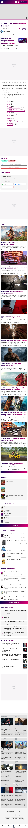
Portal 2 (8, 115)
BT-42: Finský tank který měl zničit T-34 (11, 659)
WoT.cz (3, 661)
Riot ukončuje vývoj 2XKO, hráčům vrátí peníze (20, 758)
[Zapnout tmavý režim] (18, 2)
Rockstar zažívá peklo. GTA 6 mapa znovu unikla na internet (7, 735)
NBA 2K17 (9, 120)
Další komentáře (14, 602)
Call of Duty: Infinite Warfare (13, 107)
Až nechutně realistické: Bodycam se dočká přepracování (13, 292)
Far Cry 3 (9, 103)
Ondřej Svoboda (6, 445)
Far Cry (8, 106)
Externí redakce (6, 48)
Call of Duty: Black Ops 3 (12, 109)
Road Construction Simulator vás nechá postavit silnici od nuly (12, 464)
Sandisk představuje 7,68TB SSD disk (6, 758)
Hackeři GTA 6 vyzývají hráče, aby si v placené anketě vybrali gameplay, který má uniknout (14, 414)
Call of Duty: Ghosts (11, 114)
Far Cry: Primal (10, 100)
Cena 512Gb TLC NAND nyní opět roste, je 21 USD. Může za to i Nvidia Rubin (12, 655)
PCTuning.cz (4, 667)
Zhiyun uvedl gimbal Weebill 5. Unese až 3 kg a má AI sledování (21, 795)
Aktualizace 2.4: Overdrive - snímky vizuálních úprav (6, 780)
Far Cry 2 (9, 104)
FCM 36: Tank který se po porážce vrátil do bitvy (6, 776)
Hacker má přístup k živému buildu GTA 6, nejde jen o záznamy (14, 267)
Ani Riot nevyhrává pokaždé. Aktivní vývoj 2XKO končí (20, 731)
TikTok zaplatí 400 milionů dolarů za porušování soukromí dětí (10, 666)
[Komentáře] (19, 28)
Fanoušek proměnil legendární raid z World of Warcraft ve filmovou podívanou (20, 780)
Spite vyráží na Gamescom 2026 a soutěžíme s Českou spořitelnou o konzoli (8, 41)
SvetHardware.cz (5, 646)
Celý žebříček (14, 525)
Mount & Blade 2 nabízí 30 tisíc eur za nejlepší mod (21, 776)
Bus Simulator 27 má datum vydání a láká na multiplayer (13, 439)
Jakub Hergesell (6, 31)
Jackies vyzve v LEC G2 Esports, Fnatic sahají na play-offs (20, 754)
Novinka (13, 21)
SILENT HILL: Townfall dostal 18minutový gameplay (10, 317)
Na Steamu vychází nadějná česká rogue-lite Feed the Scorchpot (12, 388)
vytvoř (12, 180)
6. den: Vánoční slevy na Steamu (22, 21)
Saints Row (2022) (7, 21)
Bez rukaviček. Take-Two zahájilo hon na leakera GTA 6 (20, 735)
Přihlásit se (24, 1)
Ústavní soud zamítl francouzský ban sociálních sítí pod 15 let (10, 644)
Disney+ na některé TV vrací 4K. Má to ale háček (6, 805)
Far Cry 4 (9, 101)
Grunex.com (4, 651)
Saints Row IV (10, 123)
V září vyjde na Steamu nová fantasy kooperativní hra (20, 772)
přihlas (21, 178)
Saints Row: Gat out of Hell (13, 121)
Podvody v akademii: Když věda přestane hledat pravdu (6, 754)
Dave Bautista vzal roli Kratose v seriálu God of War (11, 364)
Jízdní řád (4, 477)
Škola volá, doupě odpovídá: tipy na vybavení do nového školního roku (20, 806)
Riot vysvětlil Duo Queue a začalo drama (20, 749)
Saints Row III (10, 124)
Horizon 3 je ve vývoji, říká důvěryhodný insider (9, 243)
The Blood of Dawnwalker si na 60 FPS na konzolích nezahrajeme (6, 731)
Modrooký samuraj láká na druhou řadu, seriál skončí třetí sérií (20, 727)
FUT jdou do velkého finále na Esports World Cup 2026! (11, 649)
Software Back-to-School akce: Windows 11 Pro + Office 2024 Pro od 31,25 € (20, 800)
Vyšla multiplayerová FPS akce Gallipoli (14, 340)
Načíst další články (14, 472)
